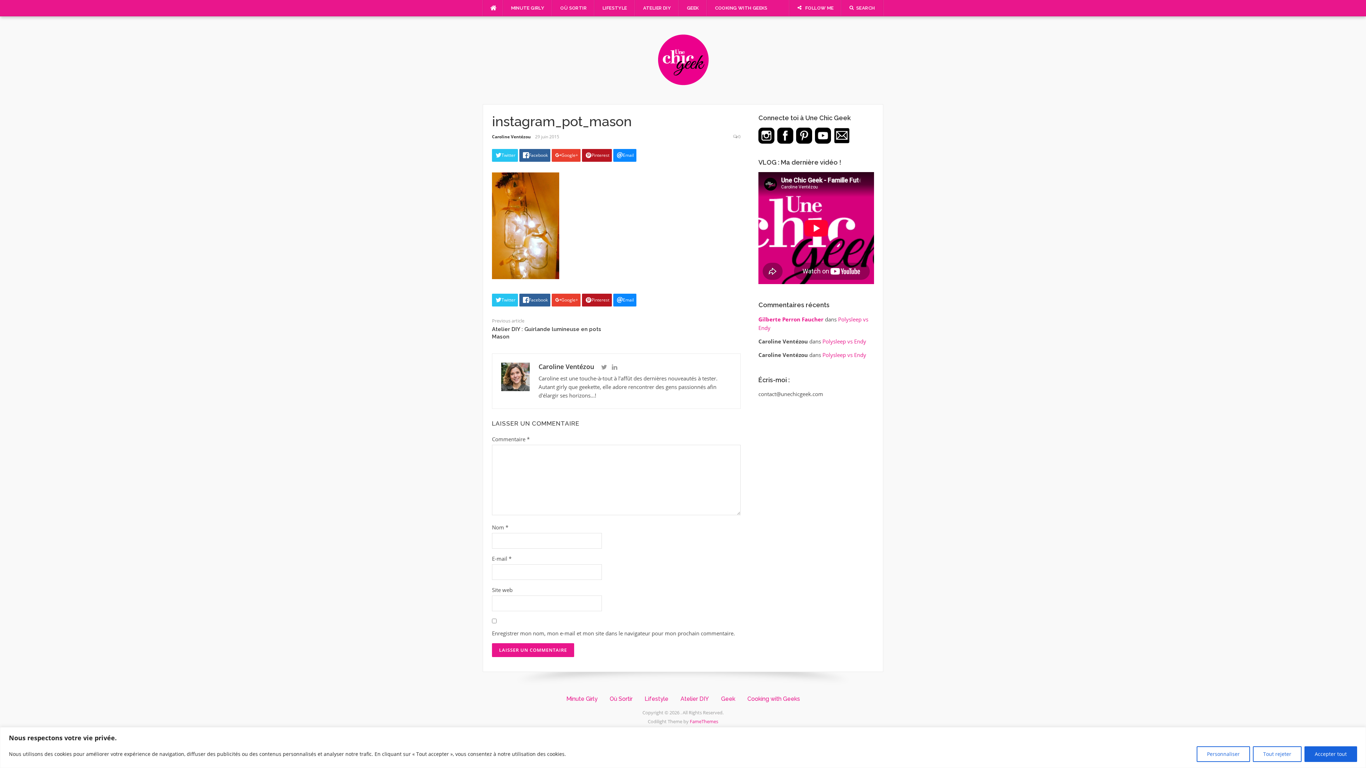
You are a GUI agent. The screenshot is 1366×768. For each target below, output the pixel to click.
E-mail (502, 558)
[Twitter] (604, 367)
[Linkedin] (614, 367)
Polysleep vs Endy (844, 341)
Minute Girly (528, 8)
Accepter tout (1331, 754)
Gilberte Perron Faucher (791, 319)
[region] (683, 747)
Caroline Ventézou (511, 137)
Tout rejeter (1277, 754)
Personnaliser (1223, 754)
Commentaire (511, 439)
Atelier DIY (657, 8)
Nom (500, 527)
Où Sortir (573, 8)
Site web (502, 589)
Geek (693, 8)
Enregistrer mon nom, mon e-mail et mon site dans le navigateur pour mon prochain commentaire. (613, 633)
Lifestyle (615, 8)
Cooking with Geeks (741, 8)
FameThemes (704, 721)
